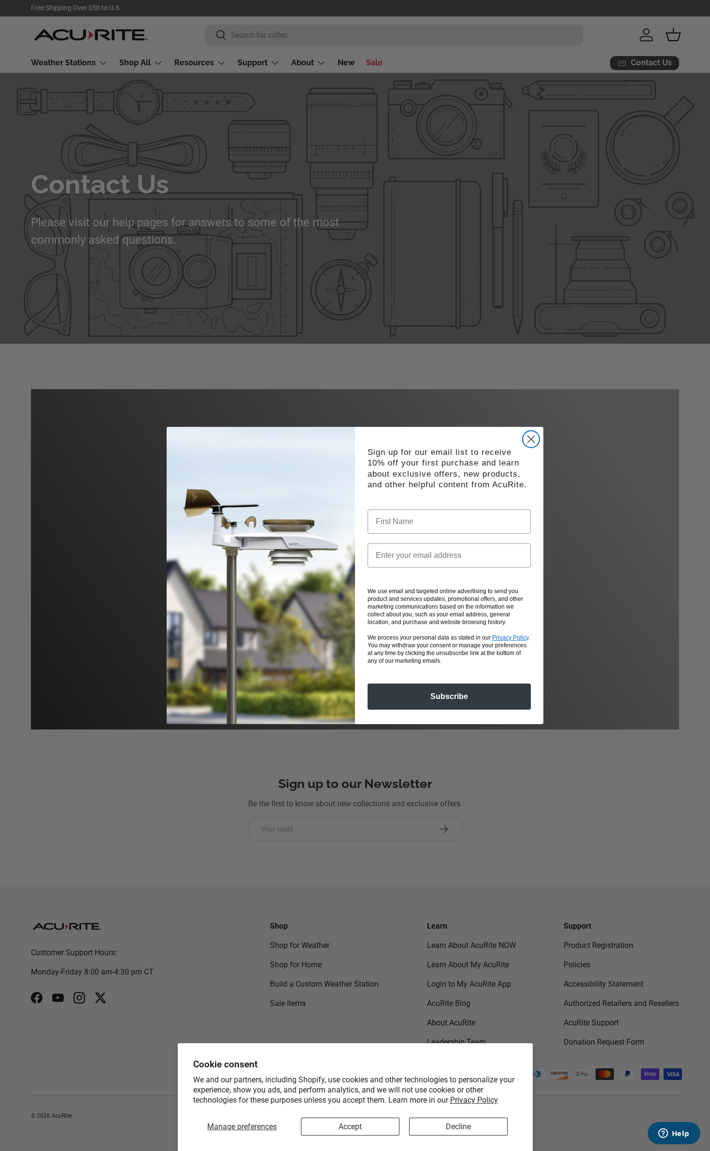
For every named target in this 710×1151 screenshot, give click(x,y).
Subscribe (449, 696)
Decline (458, 1126)
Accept (350, 1126)
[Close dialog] (531, 439)
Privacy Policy (474, 1100)
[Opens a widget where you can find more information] (673, 1134)
